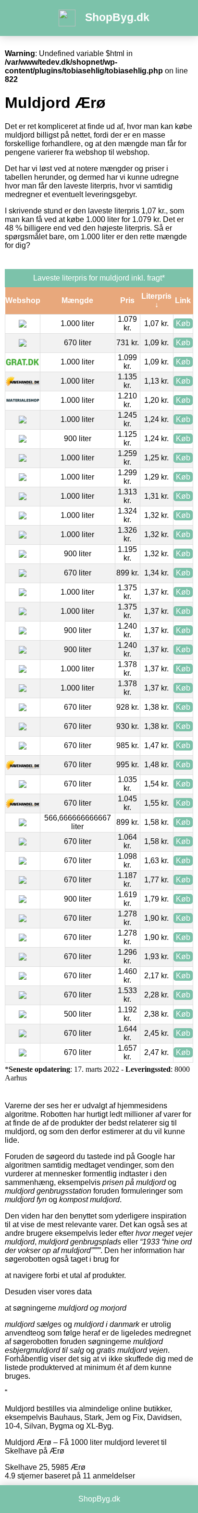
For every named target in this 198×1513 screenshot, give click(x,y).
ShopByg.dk (117, 17)
